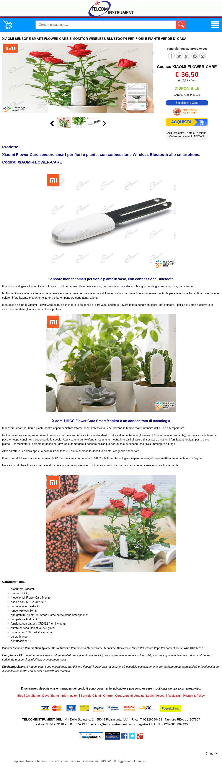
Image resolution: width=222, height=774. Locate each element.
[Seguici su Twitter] (132, 735)
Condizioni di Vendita (129, 695)
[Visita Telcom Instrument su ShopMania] (91, 735)
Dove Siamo (50, 695)
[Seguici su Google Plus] (139, 735)
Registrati (174, 695)
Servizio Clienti (91, 695)
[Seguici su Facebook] (124, 735)
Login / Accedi (155, 695)
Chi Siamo (33, 695)
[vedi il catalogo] (215, 28)
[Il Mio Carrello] (7, 28)
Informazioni (69, 695)
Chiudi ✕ (212, 753)
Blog (20, 695)
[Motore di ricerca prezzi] (112, 735)
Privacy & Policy (194, 695)
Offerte (108, 695)
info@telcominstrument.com (114, 724)
